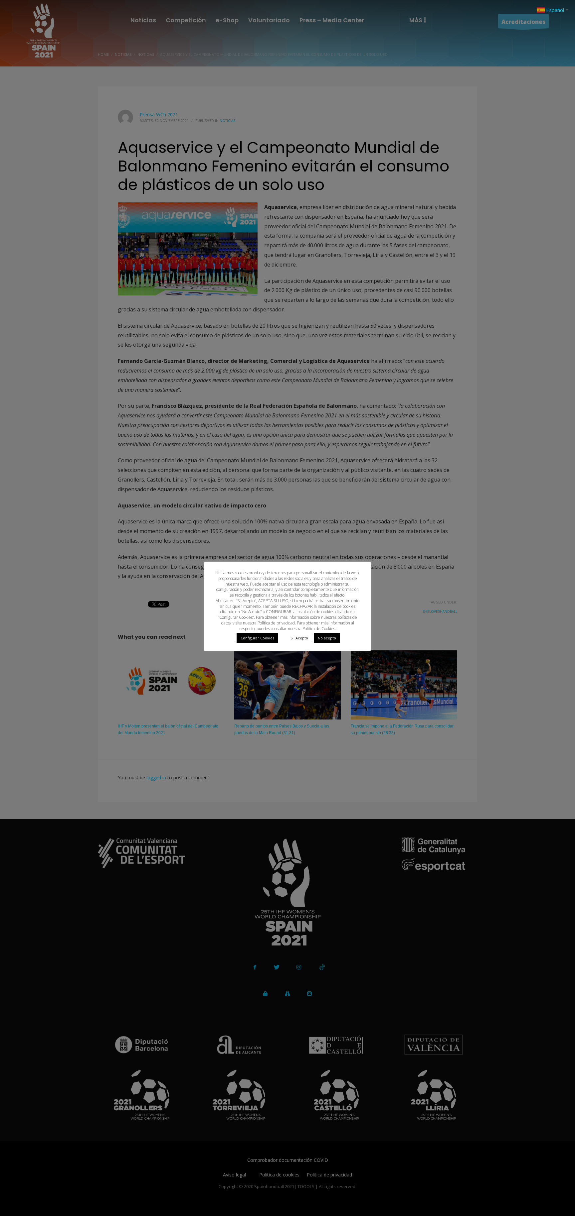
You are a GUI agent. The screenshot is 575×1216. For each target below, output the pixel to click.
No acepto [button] (327, 637)
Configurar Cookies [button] (257, 637)
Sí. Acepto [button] (299, 637)
